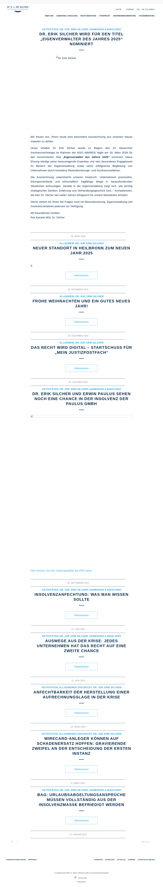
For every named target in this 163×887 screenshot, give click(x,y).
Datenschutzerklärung (16, 859)
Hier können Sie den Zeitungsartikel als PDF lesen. (62, 570)
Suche (118, 9)
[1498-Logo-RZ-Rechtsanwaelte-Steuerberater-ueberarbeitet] (17, 12)
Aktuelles (121, 859)
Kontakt (130, 9)
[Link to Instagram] (155, 2)
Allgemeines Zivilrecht (75, 687)
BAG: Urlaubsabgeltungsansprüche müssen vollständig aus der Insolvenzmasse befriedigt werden (81, 800)
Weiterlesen (81, 275)
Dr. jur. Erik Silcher (74, 29)
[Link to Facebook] (143, 2)
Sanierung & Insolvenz (105, 29)
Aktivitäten (50, 29)
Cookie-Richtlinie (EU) (146, 859)
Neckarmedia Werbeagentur (100, 873)
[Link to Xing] (147, 2)
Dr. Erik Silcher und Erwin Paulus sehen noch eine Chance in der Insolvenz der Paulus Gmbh (81, 399)
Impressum (32, 859)
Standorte (98, 859)
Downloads (110, 859)
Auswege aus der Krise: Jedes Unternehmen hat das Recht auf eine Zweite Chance (81, 646)
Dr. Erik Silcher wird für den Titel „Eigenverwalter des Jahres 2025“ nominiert (81, 39)
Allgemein (66, 243)
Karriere (131, 859)
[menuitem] (50, 16)
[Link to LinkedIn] (151, 2)
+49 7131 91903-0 (148, 9)
